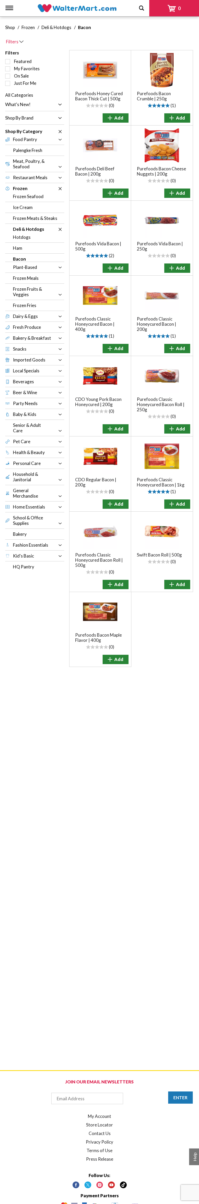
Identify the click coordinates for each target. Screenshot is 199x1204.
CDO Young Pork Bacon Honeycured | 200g (98, 401)
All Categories (19, 95)
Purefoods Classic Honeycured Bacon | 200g (156, 324)
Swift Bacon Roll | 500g (159, 555)
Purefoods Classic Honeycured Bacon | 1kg (160, 482)
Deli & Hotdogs (56, 27)
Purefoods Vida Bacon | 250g (160, 246)
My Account (99, 1116)
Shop (10, 27)
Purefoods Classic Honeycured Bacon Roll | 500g (99, 560)
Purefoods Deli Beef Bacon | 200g (95, 171)
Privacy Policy (99, 1142)
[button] (58, 104)
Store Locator (99, 1125)
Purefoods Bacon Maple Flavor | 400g (98, 637)
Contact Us (100, 1133)
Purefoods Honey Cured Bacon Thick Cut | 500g (99, 96)
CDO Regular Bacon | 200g (95, 482)
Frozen (28, 27)
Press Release (99, 1159)
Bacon (84, 27)
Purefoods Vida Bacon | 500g (98, 246)
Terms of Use (99, 1150)
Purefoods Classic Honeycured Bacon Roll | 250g (160, 404)
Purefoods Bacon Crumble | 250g (154, 96)
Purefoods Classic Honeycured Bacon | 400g (95, 324)
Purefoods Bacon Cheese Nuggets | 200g (161, 171)
